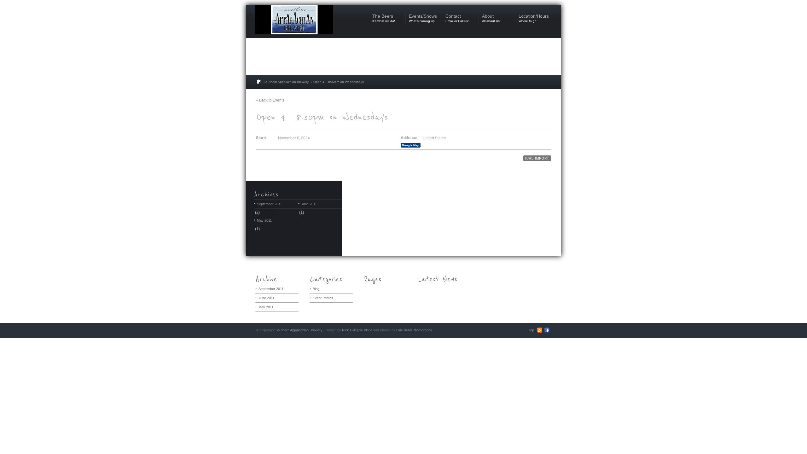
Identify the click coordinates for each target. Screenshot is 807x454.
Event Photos (323, 298)
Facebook (546, 330)
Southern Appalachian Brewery (286, 82)
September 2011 (269, 204)
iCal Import (537, 158)
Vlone (368, 330)
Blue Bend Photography (414, 330)
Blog (316, 289)
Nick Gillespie (352, 330)
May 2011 (264, 220)
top (531, 330)
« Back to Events (270, 99)
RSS (539, 330)
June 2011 (309, 204)
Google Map (410, 145)
